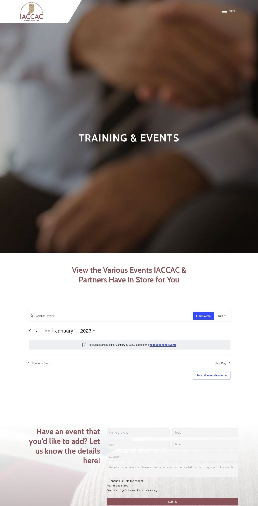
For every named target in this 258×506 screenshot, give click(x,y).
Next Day (220, 363)
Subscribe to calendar (210, 375)
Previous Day (40, 363)
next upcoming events (163, 344)
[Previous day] (30, 330)
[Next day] (36, 330)
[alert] (129, 345)
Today (47, 330)
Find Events (203, 316)
